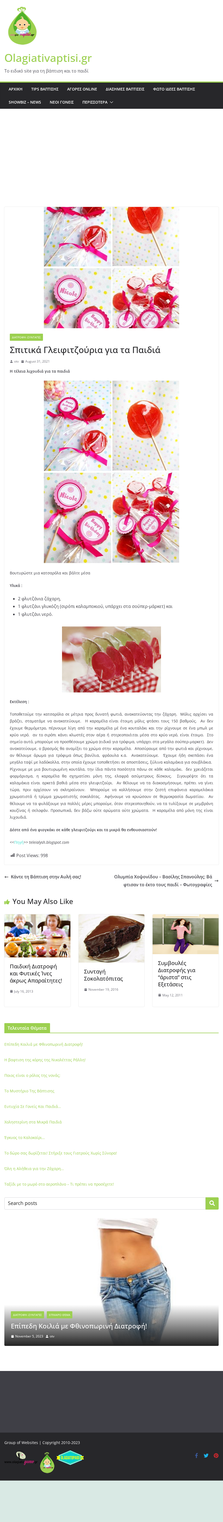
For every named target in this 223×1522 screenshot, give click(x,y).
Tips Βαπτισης (44, 89)
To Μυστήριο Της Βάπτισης (29, 1090)
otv (16, 361)
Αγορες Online (82, 89)
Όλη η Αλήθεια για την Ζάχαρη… (34, 1168)
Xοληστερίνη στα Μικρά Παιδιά (33, 1122)
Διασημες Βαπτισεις (125, 89)
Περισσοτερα (94, 102)
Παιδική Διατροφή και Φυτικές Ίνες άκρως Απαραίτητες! (36, 973)
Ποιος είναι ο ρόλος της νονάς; (32, 1075)
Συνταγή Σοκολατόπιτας (103, 975)
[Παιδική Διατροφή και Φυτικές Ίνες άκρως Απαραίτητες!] (37, 918)
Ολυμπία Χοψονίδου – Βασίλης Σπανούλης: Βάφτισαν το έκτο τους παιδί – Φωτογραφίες (163, 881)
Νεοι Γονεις (62, 102)
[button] (110, 102)
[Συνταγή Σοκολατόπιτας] (112, 918)
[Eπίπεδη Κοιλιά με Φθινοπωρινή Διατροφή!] (111, 1221)
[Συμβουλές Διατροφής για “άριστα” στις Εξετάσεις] (186, 918)
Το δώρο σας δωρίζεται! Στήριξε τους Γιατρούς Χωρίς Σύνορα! (60, 1153)
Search (212, 1203)
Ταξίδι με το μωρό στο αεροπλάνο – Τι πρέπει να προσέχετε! (59, 1184)
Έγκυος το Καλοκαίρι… (24, 1137)
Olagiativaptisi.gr (48, 57)
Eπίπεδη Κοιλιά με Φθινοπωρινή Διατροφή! (43, 1044)
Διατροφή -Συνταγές (26, 337)
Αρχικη (16, 89)
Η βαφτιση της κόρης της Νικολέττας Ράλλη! (45, 1059)
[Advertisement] (111, 166)
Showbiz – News (25, 102)
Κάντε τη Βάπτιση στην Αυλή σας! (46, 877)
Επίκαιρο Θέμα (59, 1315)
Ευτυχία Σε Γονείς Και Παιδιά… (32, 1106)
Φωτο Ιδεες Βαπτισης (174, 89)
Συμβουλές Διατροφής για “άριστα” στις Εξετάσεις (176, 973)
